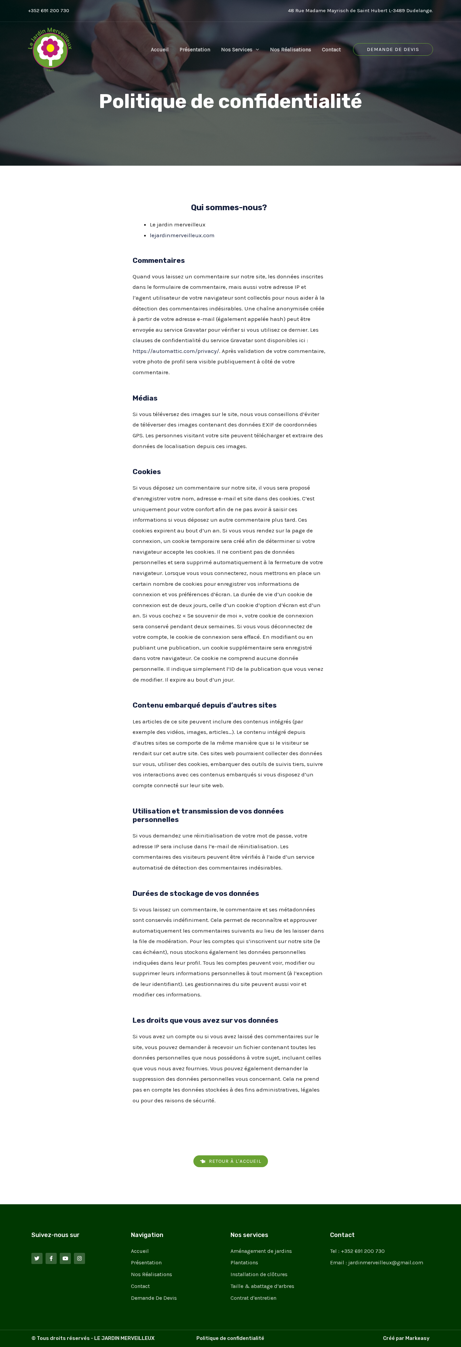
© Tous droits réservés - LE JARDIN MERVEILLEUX (93, 1338)
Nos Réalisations (290, 49)
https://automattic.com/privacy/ (176, 351)
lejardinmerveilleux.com (182, 235)
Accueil (160, 49)
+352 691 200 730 (48, 10)
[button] (255, 49)
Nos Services (236, 49)
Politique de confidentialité (230, 1338)
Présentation (195, 49)
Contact (331, 49)
